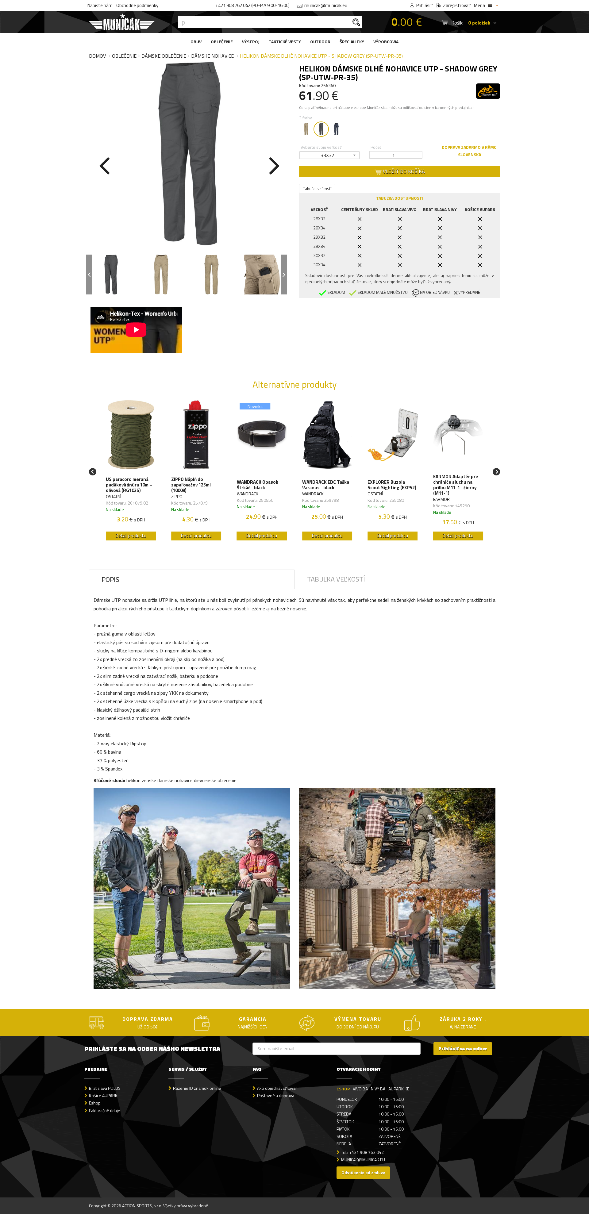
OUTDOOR (320, 41)
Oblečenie (124, 56)
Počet (376, 147)
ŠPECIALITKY (352, 41)
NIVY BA (378, 1088)
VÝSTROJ (251, 41)
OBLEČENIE (222, 41)
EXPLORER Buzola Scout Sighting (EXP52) (392, 484)
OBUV (196, 41)
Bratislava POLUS (105, 1088)
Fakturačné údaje (104, 1110)
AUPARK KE (398, 1088)
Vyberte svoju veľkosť (321, 147)
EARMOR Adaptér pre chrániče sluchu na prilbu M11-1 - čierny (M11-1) (455, 485)
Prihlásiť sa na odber (462, 1048)
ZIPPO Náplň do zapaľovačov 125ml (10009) (191, 485)
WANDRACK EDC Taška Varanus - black (325, 484)
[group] (131, 472)
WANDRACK (247, 493)
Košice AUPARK (103, 1095)
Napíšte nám (100, 5)
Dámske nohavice (212, 56)
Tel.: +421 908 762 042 (362, 1152)
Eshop (95, 1103)
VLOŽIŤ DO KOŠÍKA (403, 171)
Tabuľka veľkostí (317, 189)
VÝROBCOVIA (385, 41)
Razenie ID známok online (197, 1088)
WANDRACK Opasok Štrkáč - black (257, 484)
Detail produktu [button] (131, 535)
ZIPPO (177, 496)
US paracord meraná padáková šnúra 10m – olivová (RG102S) (129, 485)
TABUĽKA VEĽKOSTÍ (336, 579)
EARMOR (441, 499)
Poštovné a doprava (275, 1095)
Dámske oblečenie (163, 56)
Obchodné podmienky (137, 5)
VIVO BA (360, 1088)
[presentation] (104, 164)
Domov (97, 56)
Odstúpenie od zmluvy (363, 1172)
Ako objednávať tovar (277, 1088)
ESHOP (343, 1088)
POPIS (110, 579)
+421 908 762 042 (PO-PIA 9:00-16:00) (252, 5)
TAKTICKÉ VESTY (285, 41)
